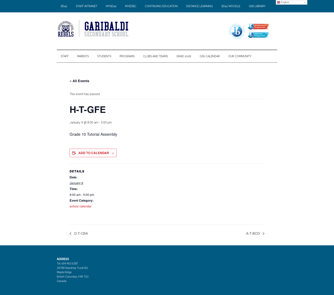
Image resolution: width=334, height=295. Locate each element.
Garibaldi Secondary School (93, 29)
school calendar (80, 206)
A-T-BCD (253, 233)
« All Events (79, 80)
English (284, 2)
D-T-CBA (80, 233)
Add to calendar (93, 153)
